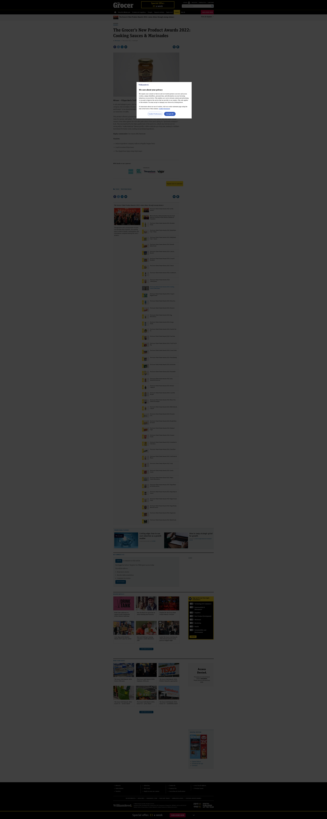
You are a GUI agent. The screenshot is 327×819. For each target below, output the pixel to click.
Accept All (169, 114)
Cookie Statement (164, 109)
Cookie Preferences (155, 114)
